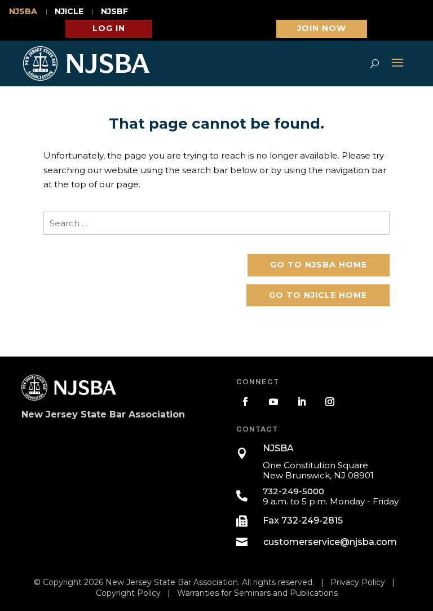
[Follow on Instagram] (330, 402)
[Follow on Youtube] (273, 402)
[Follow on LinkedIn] (302, 402)
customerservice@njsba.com (330, 542)
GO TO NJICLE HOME (318, 295)
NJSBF (114, 11)
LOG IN (108, 28)
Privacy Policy (357, 582)
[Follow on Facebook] (245, 402)
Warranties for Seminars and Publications (257, 593)
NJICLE (69, 11)
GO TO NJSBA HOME (318, 265)
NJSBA (23, 11)
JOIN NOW (321, 28)
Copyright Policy (128, 593)
